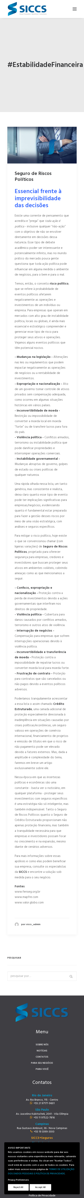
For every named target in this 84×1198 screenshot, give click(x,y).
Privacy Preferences (18, 1180)
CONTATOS (42, 1057)
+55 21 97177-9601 (44, 1103)
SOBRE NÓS (42, 1045)
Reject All (18, 1187)
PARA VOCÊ (42, 1069)
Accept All (40, 1187)
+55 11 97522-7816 (44, 1118)
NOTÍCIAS (42, 1051)
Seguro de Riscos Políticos (33, 177)
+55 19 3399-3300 (44, 1132)
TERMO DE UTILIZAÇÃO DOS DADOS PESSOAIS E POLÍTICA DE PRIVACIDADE (41, 1171)
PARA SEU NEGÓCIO (42, 1063)
